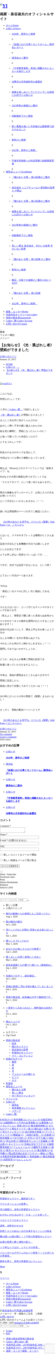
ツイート (4, 1278)
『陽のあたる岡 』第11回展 (26, 293)
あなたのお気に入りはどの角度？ (23, 949)
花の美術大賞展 (35, 1132)
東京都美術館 (39, 1126)
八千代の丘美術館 (27, 1122)
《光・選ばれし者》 (10, 415)
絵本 (14, 1043)
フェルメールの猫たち (23, 1074)
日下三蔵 (42, 1138)
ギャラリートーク (26, 1150)
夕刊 (31, 1138)
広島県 (49, 1135)
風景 (14, 1062)
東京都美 (43, 1150)
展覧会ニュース (14, 1086)
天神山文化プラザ (35, 1144)
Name (3, 834)
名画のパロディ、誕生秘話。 (21, 975)
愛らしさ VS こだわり (17, 941)
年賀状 (9, 1083)
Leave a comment (8, 737)
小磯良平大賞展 (41, 1147)
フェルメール (22, 1147)
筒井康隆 (6, 1138)
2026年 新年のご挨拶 (23, 34)
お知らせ (10, 1102)
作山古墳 (12, 1141)
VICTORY (20, 1138)
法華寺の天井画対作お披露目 (27, 81)
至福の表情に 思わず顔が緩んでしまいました (29, 986)
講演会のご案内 (20, 58)
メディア (16, 1111)
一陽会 (43, 1153)
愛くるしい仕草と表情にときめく (23, 957)
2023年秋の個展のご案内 (25, 105)
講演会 (15, 1105)
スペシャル (12, 1099)
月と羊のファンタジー (23, 1095)
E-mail (3, 840)
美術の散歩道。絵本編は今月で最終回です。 (29, 997)
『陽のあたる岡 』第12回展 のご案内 (31, 259)
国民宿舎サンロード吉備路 (35, 1141)
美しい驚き (17, 1092)
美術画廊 (36, 1156)
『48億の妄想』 (34, 1135)
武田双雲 (9, 1159)
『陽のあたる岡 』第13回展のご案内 (31, 201)
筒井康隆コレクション (23, 1108)
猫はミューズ (13, 1021)
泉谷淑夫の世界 (20, 1049)
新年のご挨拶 (19, 140)
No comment (6, 734)
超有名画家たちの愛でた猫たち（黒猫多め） (29, 965)
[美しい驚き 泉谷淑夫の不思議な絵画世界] (3, 5)
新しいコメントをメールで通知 (20, 854)
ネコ (14, 1080)
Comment (4, 826)
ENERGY (6, 1119)
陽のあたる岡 (19, 1089)
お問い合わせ (7, 1316)
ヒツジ (15, 1077)
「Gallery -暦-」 (15, 409)
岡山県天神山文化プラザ (23, 1153)
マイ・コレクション (22, 1055)
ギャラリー (16, 1144)
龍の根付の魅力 (14, 921)
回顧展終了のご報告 (22, 116)
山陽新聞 (9, 1122)
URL (2, 846)
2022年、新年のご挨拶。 (25, 150)
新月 (10, 1150)
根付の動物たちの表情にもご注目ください (28, 913)
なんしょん (23, 1159)
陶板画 (18, 1135)
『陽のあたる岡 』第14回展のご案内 (31, 177)
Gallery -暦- (11, 1114)
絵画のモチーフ (14, 1059)
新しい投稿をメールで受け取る (20, 860)
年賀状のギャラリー (22, 1052)
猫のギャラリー (20, 1046)
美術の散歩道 (13, 1040)
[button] (1, 872)
